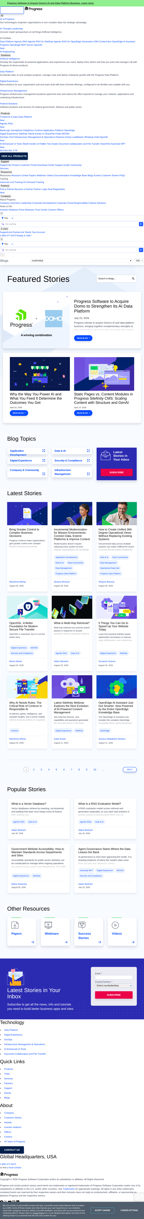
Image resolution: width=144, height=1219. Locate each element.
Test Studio (52, 144)
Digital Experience (9, 81)
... (103, 769)
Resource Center (19, 175)
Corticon (38, 130)
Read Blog (82, 338)
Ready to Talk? (24, 235)
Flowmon (60, 137)
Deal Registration (32, 191)
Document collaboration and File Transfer (79, 144)
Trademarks (69, 1189)
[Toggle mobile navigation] (2, 255)
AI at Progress (7, 19)
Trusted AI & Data (9, 117)
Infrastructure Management (13, 91)
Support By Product (10, 165)
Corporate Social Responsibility (72, 203)
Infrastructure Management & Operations (34, 137)
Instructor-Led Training (11, 182)
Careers (52, 210)
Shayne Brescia (62, 582)
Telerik (31, 134)
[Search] (1, 213)
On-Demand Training (33, 182)
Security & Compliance (68, 460)
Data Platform (7, 41)
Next (130, 769)
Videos (50, 175)
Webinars (41, 175)
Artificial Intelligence (10, 59)
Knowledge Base (78, 175)
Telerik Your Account (35, 232)
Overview (37, 261)
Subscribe (117, 472)
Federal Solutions (9, 104)
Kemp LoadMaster (74, 137)
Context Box (105, 41)
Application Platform (53, 130)
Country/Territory (103, 982)
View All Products (14, 156)
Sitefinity (23, 134)
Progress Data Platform (66, 573)
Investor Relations (9, 210)
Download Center (45, 165)
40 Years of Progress (14, 1141)
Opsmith (21, 47)
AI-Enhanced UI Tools (11, 144)
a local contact (14, 1167)
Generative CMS (90, 41)
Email (98, 974)
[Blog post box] (27, 513)
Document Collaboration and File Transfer (25, 1054)
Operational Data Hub (109, 568)
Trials (7, 1074)
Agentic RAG (20, 41)
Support (5, 161)
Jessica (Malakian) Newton (112, 739)
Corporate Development (44, 203)
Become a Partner (24, 189)
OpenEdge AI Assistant (123, 41)
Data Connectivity (75, 563)
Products (5, 113)
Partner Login (40, 189)
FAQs (122, 175)
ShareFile (50, 134)
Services (4, 168)
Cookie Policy (38, 1213)
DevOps (4, 137)
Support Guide (62, 165)
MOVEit (65, 134)
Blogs (90, 175)
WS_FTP (13, 150)
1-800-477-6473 (8, 235)
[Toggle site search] (1, 239)
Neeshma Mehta (17, 582)
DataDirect (28, 130)
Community (76, 165)
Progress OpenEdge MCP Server (16, 45)
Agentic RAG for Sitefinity (40, 41)
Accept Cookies (102, 1210)
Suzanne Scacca (107, 661)
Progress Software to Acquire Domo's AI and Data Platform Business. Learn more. (50, 3)
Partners (5, 186)
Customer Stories (110, 175)
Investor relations (12, 1127)
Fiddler (42, 144)
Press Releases (26, 210)
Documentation (61, 175)
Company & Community (24, 470)
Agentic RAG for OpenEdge (67, 41)
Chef (11, 137)
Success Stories (84, 936)
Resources (6, 172)
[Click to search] (133, 278)
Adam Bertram (61, 661)
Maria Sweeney (19, 884)
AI (2, 15)
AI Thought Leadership (11, 29)
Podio (58, 134)
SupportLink (6, 232)
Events (97, 175)
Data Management (64, 568)
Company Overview (10, 203)
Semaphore (17, 130)
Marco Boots (15, 661)
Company (6, 196)
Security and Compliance (22, 653)
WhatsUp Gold (91, 137)
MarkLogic (5, 130)
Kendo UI (39, 134)
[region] (72, 1210)
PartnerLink (18, 232)
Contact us (12, 1150)
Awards (8, 1122)
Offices (60, 210)
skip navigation (12, 10)
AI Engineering (7, 52)
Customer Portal (28, 165)
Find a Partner (7, 189)
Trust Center (41, 210)
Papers (32, 175)
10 (95, 769)
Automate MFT (62, 146)
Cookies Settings (129, 1210)
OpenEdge (69, 130)
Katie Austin (60, 739)
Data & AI (60, 450)
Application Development (18, 452)
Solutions (5, 55)
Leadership (25, 203)
